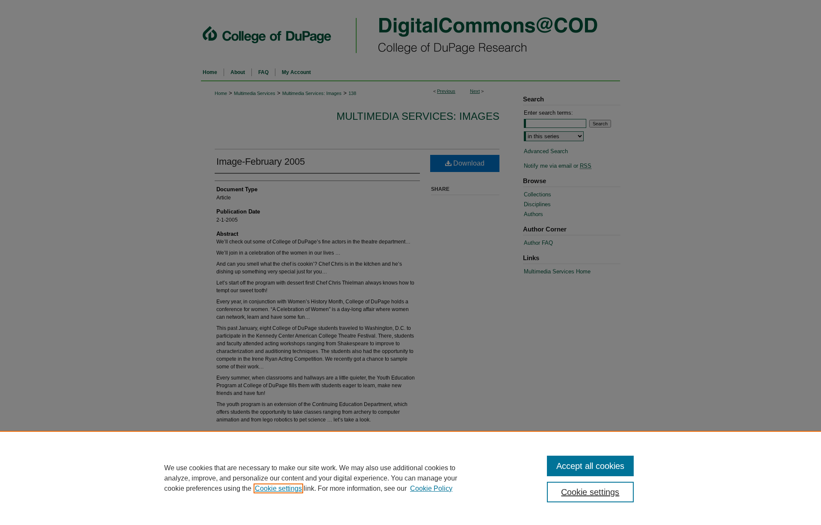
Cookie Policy (431, 488)
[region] (410, 478)
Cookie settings (278, 488)
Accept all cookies (590, 466)
